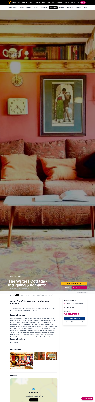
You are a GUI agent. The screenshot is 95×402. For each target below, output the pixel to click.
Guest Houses (44, 295)
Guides (48, 2)
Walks (30, 2)
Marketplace (59, 2)
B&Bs (34, 295)
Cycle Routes (37, 2)
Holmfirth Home (13, 7)
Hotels (17, 295)
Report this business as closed (82, 292)
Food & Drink (24, 2)
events (85, 7)
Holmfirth (10, 276)
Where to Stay (53, 7)
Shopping (28, 7)
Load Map (33, 400)
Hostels (50, 295)
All (13, 295)
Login (78, 2)
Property (36, 7)
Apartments (28, 295)
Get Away (66, 2)
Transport (61, 7)
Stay (19, 2)
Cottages (22, 295)
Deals (53, 2)
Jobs (72, 2)
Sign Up (83, 2)
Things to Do (70, 7)
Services (22, 7)
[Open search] (75, 2)
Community (78, 7)
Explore (14, 2)
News (43, 2)
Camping (38, 295)
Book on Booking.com (73, 283)
